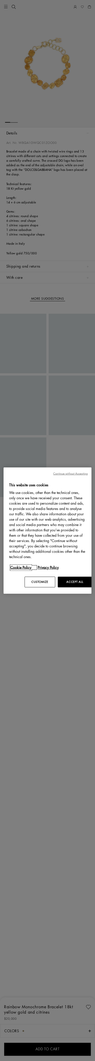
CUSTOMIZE (39, 582)
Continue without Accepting (70, 473)
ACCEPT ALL (74, 582)
